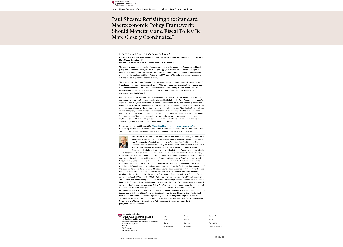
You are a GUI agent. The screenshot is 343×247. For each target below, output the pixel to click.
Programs (166, 216)
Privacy (211, 219)
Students (164, 9)
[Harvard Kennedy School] (126, 3)
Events (165, 219)
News (186, 216)
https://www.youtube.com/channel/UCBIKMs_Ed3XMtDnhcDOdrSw (223, 237)
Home (114, 9)
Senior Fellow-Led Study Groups (181, 9)
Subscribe (187, 226)
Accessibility (213, 223)
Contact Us (212, 216)
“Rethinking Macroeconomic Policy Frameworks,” (172, 126)
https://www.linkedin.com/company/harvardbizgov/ (219, 237)
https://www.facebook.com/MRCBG (213, 237)
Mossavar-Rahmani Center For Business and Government (138, 9)
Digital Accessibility (215, 226)
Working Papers (168, 226)
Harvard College (151, 238)
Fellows (165, 223)
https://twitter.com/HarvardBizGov (216, 237)
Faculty (186, 219)
